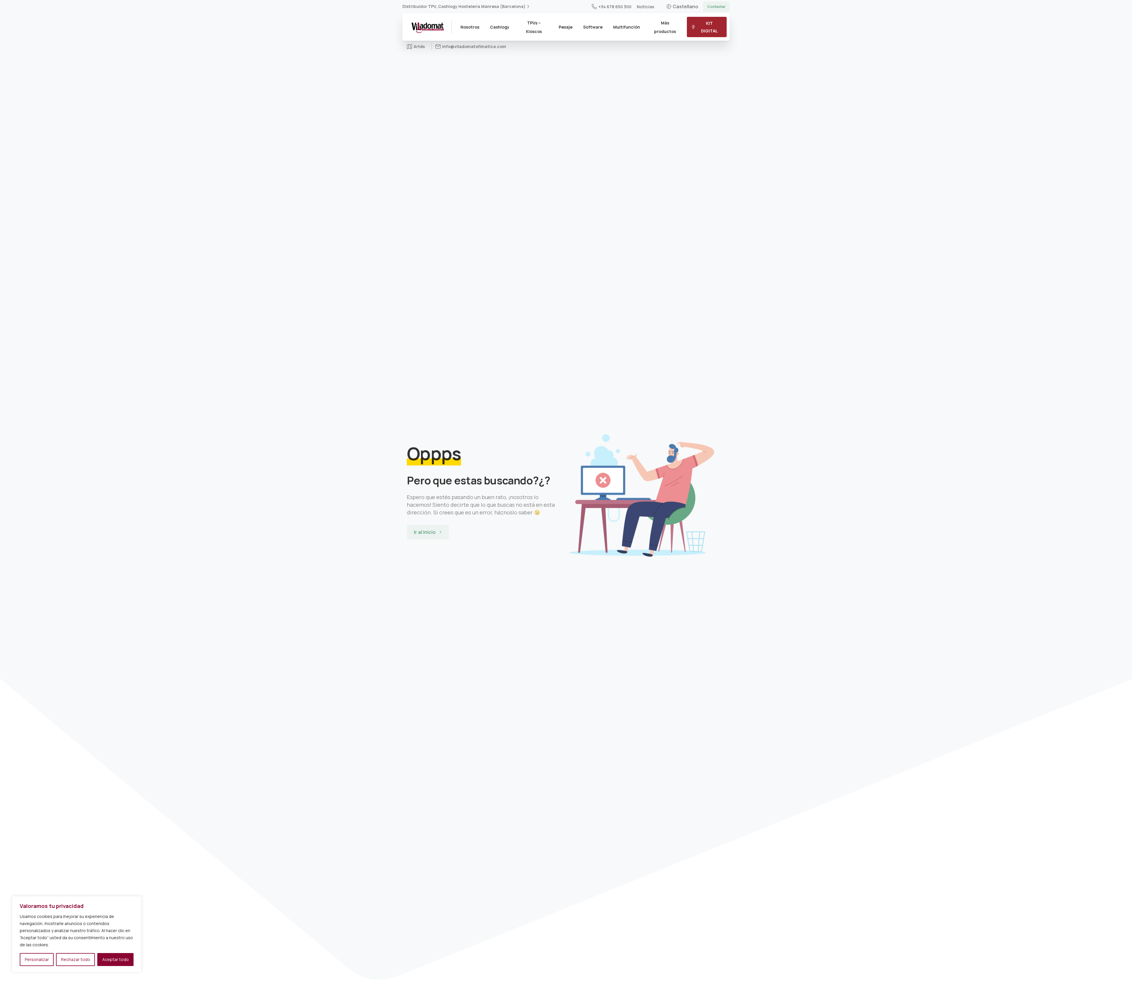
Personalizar (37, 959)
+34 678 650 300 (614, 6)
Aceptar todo (115, 959)
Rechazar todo (75, 959)
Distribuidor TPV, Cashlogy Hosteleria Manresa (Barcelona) (464, 6)
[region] (77, 934)
